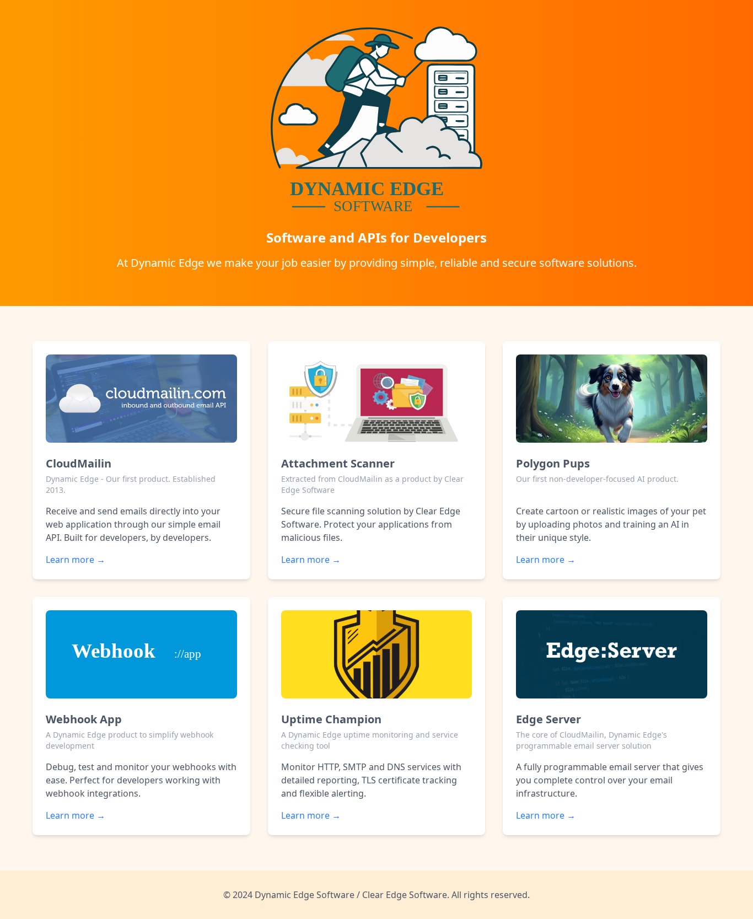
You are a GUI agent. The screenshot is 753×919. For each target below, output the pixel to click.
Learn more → (75, 559)
